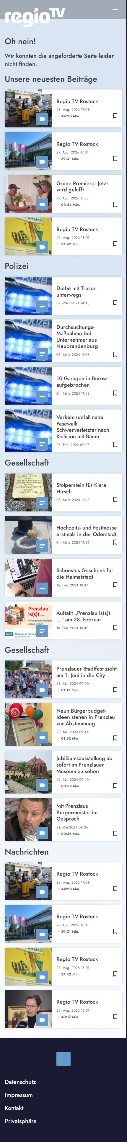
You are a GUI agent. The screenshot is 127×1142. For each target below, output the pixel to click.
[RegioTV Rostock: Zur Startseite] (35, 17)
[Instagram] (63, 1059)
